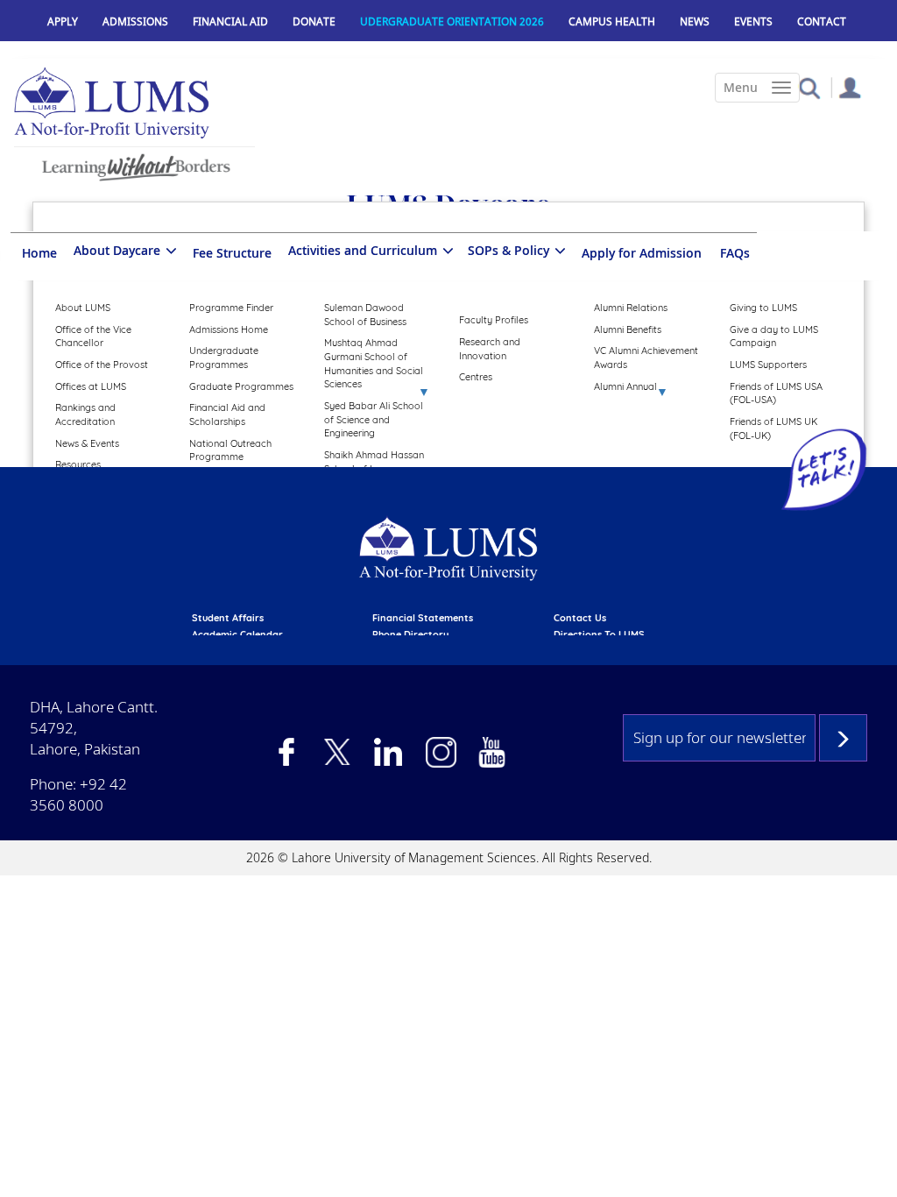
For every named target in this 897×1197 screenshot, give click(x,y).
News (695, 21)
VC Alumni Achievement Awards (646, 357)
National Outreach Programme (230, 450)
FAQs (735, 252)
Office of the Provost (101, 364)
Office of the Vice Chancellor (93, 336)
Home (39, 252)
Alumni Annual (625, 386)
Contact (821, 21)
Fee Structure (232, 252)
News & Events (87, 443)
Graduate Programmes (241, 386)
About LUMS (82, 307)
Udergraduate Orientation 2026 (452, 21)
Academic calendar (237, 634)
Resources (78, 464)
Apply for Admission (642, 252)
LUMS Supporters (768, 364)
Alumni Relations (630, 307)
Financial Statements (422, 618)
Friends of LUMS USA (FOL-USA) (776, 393)
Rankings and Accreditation (85, 414)
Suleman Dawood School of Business (365, 314)
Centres (475, 377)
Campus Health (612, 21)
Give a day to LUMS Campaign (774, 336)
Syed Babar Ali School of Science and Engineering (373, 419)
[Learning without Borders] (134, 164)
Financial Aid (230, 21)
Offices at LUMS (90, 386)
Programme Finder (231, 307)
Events (753, 21)
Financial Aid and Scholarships (227, 414)
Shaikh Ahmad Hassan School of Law (374, 462)
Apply (62, 21)
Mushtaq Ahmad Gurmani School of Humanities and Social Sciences (373, 363)
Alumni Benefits (627, 329)
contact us (580, 618)
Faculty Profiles (493, 320)
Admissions (135, 21)
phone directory (410, 634)
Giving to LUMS (763, 307)
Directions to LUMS (599, 634)
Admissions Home (228, 329)
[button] (809, 87)
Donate (314, 21)
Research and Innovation (489, 349)
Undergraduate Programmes (223, 357)
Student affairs (228, 618)
